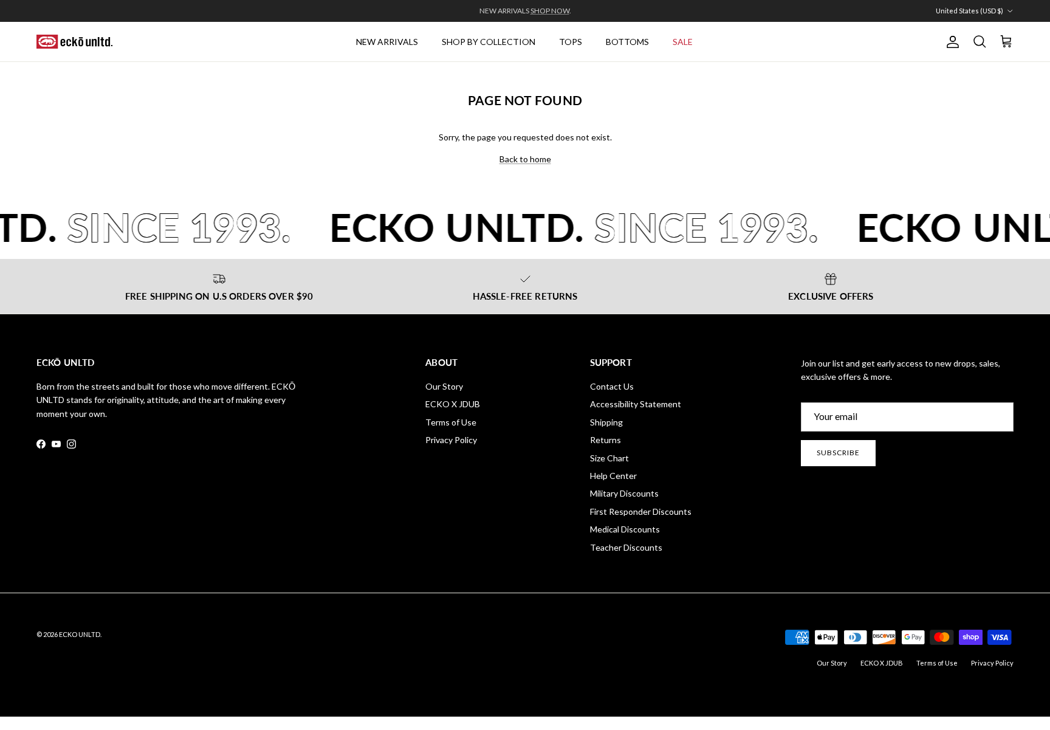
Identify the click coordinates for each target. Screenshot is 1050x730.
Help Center (613, 475)
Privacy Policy (451, 440)
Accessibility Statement (635, 404)
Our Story (444, 386)
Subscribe (838, 452)
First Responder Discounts (640, 511)
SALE (683, 41)
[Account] (950, 42)
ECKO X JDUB (452, 404)
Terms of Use (450, 422)
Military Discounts (624, 493)
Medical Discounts (625, 529)
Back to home (525, 159)
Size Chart (609, 458)
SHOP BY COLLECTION (488, 41)
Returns (605, 440)
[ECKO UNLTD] (74, 42)
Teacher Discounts (626, 547)
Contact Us (612, 386)
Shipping (606, 422)
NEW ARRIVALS (387, 41)
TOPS (570, 41)
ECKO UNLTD (79, 634)
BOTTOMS (627, 41)
